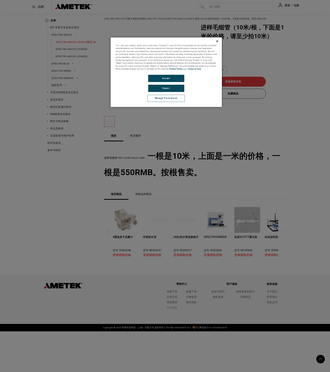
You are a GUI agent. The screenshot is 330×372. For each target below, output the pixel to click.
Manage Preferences (166, 98)
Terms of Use (194, 69)
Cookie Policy (176, 69)
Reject (166, 88)
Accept (166, 78)
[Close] (217, 41)
